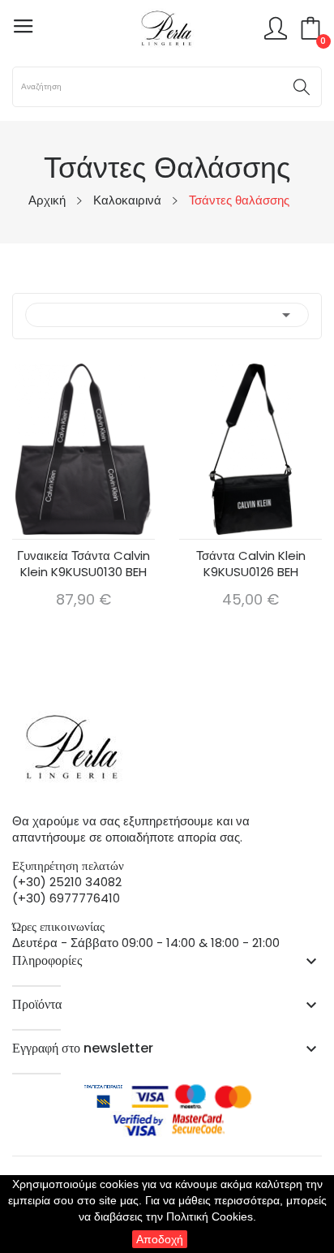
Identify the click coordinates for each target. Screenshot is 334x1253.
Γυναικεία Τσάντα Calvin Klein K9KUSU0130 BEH (83, 564)
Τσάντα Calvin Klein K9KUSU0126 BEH (251, 564)
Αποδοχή (159, 1239)
